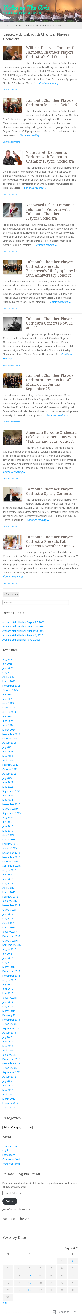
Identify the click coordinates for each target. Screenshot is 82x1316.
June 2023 (7, 751)
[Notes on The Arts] (33, 11)
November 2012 (11, 1063)
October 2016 (10, 940)
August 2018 (9, 870)
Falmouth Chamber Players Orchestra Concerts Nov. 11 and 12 (50, 323)
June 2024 (7, 720)
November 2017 (11, 905)
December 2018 (11, 852)
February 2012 (10, 1103)
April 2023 (8, 760)
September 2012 (11, 1072)
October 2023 (10, 738)
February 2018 (10, 896)
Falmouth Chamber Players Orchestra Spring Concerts (50, 491)
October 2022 (10, 769)
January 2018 (9, 900)
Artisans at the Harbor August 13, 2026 (23, 630)
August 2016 (9, 949)
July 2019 (7, 821)
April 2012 (8, 1094)
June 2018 (7, 879)
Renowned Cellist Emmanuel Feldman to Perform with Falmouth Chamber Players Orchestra (51, 212)
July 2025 (7, 694)
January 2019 (9, 848)
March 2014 (8, 1010)
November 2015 (11, 975)
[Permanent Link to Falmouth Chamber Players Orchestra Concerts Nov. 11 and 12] (14, 332)
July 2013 (7, 1037)
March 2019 (8, 839)
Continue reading (50, 83)
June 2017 (7, 914)
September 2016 (11, 944)
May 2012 (7, 1090)
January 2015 (9, 997)
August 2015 (9, 980)
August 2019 (9, 817)
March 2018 (8, 892)
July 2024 (7, 716)
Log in (5, 1150)
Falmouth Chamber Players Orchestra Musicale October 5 (51, 102)
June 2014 (7, 1002)
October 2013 (10, 1024)
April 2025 (8, 703)
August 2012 (9, 1076)
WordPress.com (11, 1163)
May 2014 (7, 1006)
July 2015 (7, 984)
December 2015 (11, 971)
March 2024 (8, 729)
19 (29, 1282)
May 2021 (7, 800)
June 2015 (7, 988)
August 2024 (9, 712)
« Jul (4, 1302)
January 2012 (9, 1107)
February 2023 (10, 764)
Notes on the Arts (17, 1219)
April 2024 (8, 725)
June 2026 (7, 668)
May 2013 (7, 1046)
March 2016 (8, 967)
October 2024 (10, 707)
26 (29, 1290)
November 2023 (11, 734)
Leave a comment (11, 89)
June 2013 (7, 1041)
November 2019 (11, 804)
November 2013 (11, 1019)
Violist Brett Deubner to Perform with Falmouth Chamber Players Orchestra (50, 157)
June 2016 (7, 958)
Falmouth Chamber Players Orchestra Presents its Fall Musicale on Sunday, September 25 (50, 382)
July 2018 (7, 874)
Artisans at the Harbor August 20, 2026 (23, 626)
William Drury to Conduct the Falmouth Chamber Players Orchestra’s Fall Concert (51, 52)
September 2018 (11, 865)
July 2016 (7, 953)
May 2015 (7, 993)
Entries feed (8, 1154)
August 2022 (9, 773)
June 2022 (7, 782)
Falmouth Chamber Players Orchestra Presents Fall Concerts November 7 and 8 (50, 541)
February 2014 (10, 1015)
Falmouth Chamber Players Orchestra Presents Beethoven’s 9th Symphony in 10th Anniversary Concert (51, 269)
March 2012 (8, 1098)
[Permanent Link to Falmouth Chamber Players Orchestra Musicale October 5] (14, 113)
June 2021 (7, 795)
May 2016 (7, 962)
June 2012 (7, 1085)
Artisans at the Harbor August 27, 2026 (23, 622)
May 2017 (7, 918)
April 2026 (8, 676)
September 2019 (11, 813)
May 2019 (7, 830)
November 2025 (11, 685)
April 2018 (8, 887)
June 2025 (7, 699)
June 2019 (7, 826)
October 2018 (10, 861)
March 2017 (8, 927)
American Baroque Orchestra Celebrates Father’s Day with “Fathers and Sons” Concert (51, 437)
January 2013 (9, 1054)
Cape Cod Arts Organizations (42, 25)
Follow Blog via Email (21, 1174)
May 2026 (7, 672)
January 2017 (9, 931)
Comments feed (11, 1159)
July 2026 (7, 663)
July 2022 (7, 778)
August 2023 (9, 742)
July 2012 (7, 1081)
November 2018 (11, 857)
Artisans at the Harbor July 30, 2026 (21, 639)
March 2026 (8, 681)
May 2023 (7, 756)
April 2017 (8, 923)
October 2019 (10, 808)
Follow (9, 1201)
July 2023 (7, 747)
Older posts (11, 594)
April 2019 (8, 835)
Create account (10, 1146)
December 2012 (11, 1059)
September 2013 (11, 1028)
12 (29, 1275)
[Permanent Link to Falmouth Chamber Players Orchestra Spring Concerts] (14, 502)
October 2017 (10, 909)
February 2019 (10, 843)
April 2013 (8, 1050)
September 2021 (11, 791)
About (17, 25)
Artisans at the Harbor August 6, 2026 (22, 635)
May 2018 (7, 883)
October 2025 (10, 690)
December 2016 (11, 936)
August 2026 (9, 659)
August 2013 (9, 1032)
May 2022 (7, 786)
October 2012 (10, 1067)
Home (7, 25)
